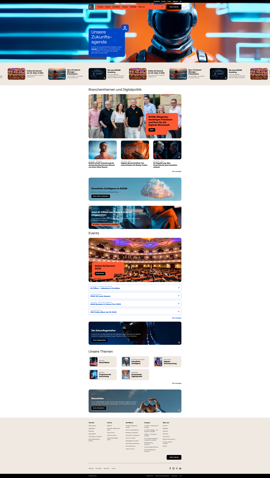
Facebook (170, 468)
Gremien (165, 425)
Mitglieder (165, 428)
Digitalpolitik (92, 428)
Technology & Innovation (95, 436)
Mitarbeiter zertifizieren (132, 432)
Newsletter (107, 468)
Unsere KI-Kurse (130, 448)
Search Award (111, 432)
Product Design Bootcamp (151, 447)
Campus (147, 422)
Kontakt (163, 1)
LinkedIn (180, 468)
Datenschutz (150, 475)
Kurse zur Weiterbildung (132, 430)
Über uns (166, 422)
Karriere (165, 446)
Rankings (91, 468)
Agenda (94, 49)
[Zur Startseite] (91, 7)
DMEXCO (109, 425)
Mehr (152, 129)
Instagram (173, 468)
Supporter (175, 1)
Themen (91, 422)
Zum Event (100, 273)
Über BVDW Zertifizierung (132, 443)
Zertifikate (129, 422)
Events (109, 422)
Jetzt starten (174, 7)
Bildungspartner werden (132, 440)
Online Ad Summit (112, 435)
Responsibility (92, 433)
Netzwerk (165, 433)
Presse (169, 1)
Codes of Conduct (130, 438)
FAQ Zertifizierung (130, 446)
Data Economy (92, 425)
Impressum (174, 475)
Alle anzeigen (176, 171)
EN (180, 1)
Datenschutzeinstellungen (162, 475)
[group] (26, 74)
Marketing (91, 431)
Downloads (157, 1)
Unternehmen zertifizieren (132, 435)
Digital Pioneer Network (169, 439)
